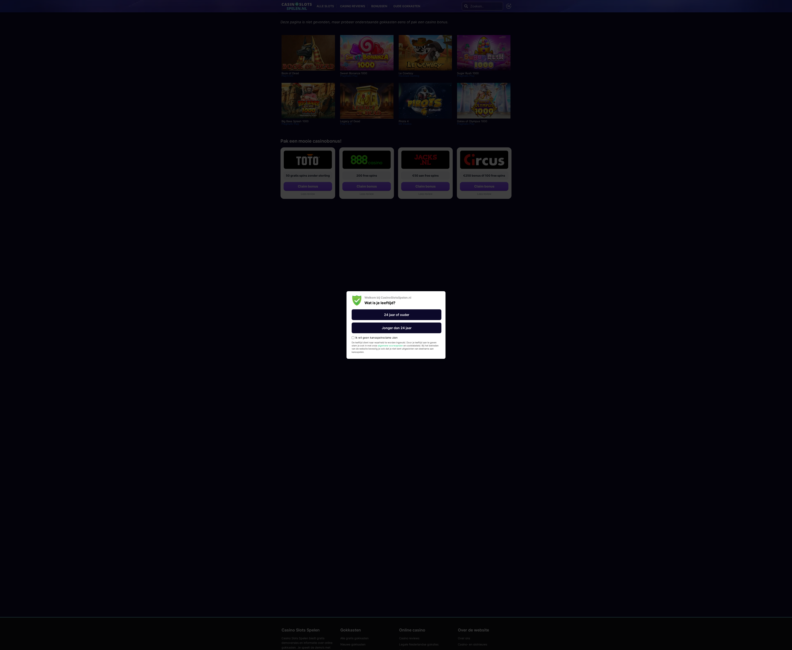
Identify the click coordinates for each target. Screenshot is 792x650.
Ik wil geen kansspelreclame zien (376, 337)
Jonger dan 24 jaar (396, 328)
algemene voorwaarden (390, 345)
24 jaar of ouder (396, 315)
